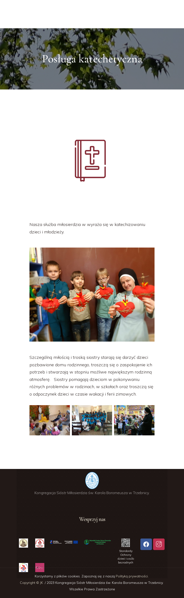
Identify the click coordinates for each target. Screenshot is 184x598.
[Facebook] (146, 544)
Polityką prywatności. (133, 576)
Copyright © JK (32, 582)
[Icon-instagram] (159, 544)
